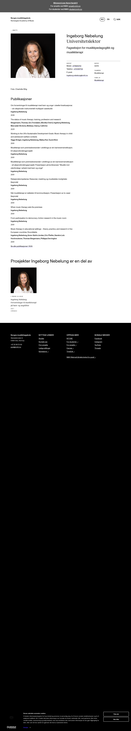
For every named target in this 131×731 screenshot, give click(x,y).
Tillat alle (116, 714)
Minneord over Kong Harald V (65, 3)
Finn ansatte (43, 345)
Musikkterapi (99, 80)
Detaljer (25, 727)
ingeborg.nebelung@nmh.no (77, 75)
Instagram (98, 342)
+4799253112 (76, 66)
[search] (117, 19)
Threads (98, 348)
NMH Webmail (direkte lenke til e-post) (80, 357)
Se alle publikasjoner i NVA (22, 246)
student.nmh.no (75, 9)
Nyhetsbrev (43, 351)
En (108, 19)
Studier (41, 338)
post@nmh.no (16, 347)
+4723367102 (78, 69)
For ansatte (71, 345)
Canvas (69, 348)
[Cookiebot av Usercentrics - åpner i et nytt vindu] (11, 727)
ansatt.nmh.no (74, 6)
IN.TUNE (70, 338)
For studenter (72, 342)
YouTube (98, 345)
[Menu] (124, 19)
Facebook (98, 338)
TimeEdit (70, 351)
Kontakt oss (43, 342)
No (102, 19)
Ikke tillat (116, 719)
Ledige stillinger (44, 348)
